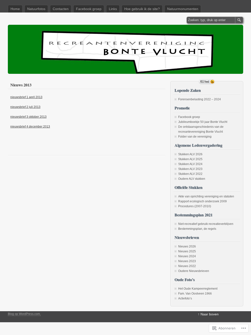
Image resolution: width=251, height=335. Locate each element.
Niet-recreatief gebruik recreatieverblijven (205, 224)
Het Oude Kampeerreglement (197, 288)
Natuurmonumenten (182, 9)
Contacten (61, 9)
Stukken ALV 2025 (190, 159)
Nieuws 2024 (187, 256)
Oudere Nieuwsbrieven (193, 271)
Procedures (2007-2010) (194, 206)
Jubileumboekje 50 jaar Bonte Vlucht (202, 122)
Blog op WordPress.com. (24, 314)
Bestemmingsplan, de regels (197, 229)
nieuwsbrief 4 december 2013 (30, 126)
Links (113, 9)
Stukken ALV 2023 (190, 169)
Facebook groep (88, 9)
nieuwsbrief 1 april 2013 (26, 97)
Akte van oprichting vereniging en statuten (206, 196)
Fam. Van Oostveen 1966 (195, 293)
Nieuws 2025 (187, 251)
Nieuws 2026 (187, 246)
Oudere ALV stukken (191, 178)
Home (15, 9)
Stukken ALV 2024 (190, 164)
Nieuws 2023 (187, 261)
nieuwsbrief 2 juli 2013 (25, 107)
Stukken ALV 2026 (190, 154)
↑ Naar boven (208, 314)
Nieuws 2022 (187, 266)
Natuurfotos (36, 9)
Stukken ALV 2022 (190, 174)
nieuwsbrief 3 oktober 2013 (28, 116)
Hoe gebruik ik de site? (142, 9)
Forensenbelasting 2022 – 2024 (199, 99)
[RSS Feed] (207, 81)
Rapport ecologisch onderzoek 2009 (202, 201)
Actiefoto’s (185, 298)
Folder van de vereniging (195, 136)
